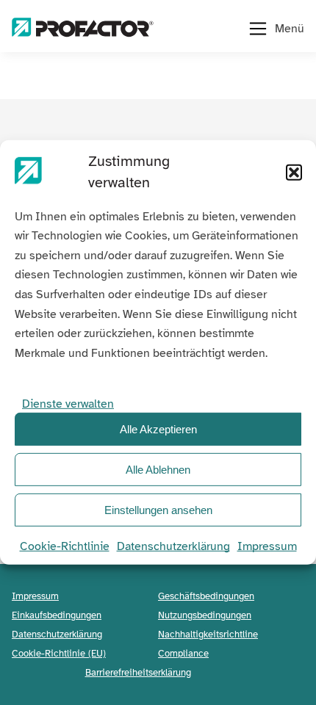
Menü (289, 28)
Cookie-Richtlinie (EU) (59, 653)
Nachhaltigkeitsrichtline (208, 634)
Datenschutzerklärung (173, 546)
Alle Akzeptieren (158, 429)
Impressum (267, 546)
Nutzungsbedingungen (204, 615)
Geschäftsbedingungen (206, 596)
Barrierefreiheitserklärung (138, 672)
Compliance (183, 653)
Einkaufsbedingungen (56, 615)
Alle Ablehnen (158, 469)
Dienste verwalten (68, 404)
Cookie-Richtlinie (64, 546)
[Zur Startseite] (83, 29)
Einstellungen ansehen (158, 510)
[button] (294, 172)
